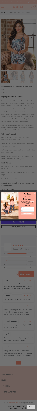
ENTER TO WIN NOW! (27, 213)
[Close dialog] (35, 193)
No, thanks (27, 217)
